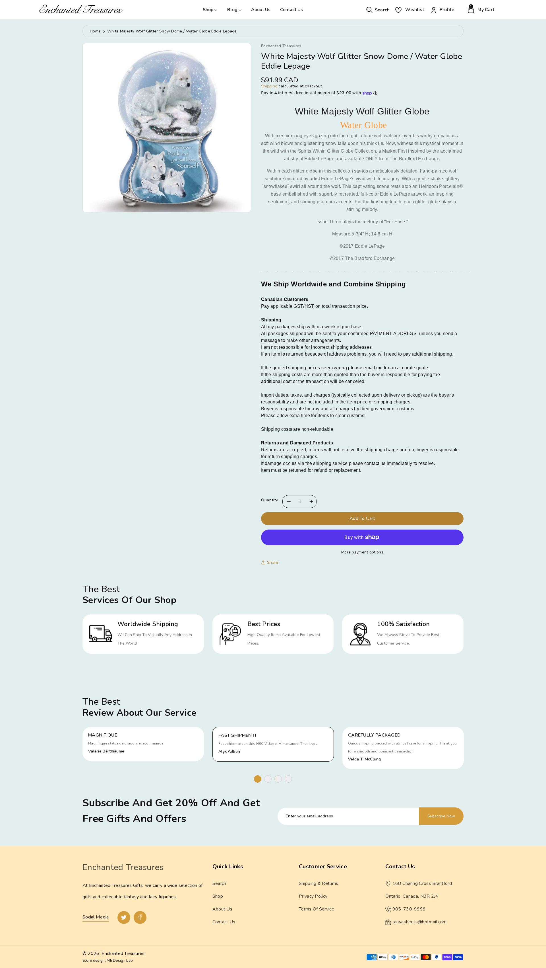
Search (219, 883)
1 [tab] (257, 779)
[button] (378, 9)
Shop (208, 10)
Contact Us (291, 10)
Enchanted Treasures (123, 953)
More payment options (362, 552)
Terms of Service (316, 909)
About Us (260, 10)
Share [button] (272, 562)
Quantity (269, 500)
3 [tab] (278, 779)
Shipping (269, 86)
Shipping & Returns (318, 883)
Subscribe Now (441, 816)
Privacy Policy (313, 896)
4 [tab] (288, 779)
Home (95, 31)
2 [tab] (267, 779)
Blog (233, 10)
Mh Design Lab (120, 960)
